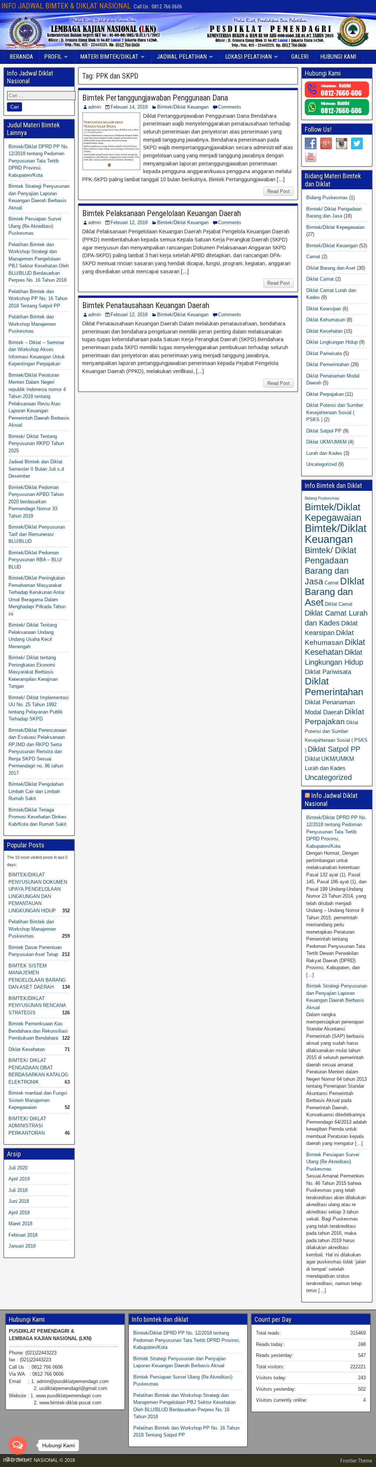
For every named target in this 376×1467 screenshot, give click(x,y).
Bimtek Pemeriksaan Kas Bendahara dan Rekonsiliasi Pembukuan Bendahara (38, 1031)
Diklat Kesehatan (26, 1049)
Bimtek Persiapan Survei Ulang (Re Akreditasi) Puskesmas (34, 226)
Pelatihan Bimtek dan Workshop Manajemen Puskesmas (32, 324)
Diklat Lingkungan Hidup (332, 342)
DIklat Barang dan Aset (330, 268)
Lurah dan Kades (324, 453)
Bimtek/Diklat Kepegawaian (335, 227)
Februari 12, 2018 (129, 222)
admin (94, 107)
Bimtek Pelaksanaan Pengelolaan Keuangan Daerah (161, 213)
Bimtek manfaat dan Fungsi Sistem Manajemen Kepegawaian (37, 1100)
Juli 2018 (18, 1190)
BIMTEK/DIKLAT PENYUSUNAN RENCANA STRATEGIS (37, 1005)
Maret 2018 (20, 1223)
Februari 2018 (22, 1235)
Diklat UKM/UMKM (326, 442)
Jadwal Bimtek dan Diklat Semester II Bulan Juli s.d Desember (36, 469)
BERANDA (21, 56)
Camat (313, 256)
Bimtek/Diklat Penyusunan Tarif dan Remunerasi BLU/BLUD (36, 534)
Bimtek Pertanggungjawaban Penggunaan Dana (155, 97)
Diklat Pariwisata (324, 353)
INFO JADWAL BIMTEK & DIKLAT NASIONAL (66, 5)
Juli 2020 (18, 1168)
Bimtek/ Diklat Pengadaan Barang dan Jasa (330, 565)
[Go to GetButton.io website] (17, 1459)
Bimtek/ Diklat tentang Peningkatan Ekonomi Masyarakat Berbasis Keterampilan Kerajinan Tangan (33, 672)
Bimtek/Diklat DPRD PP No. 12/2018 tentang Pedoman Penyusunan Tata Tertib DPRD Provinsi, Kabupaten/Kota (38, 161)
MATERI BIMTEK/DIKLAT (109, 56)
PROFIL (53, 56)
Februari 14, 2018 (129, 107)
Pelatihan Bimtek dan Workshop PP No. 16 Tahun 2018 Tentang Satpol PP (38, 299)
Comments (229, 107)
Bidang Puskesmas (327, 197)
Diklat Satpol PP (323, 431)
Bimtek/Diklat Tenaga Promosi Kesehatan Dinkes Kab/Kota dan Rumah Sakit (37, 817)
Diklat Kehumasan (325, 319)
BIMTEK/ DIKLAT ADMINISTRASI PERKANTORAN (27, 1126)
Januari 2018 (22, 1246)
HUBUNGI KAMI (338, 56)
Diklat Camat (320, 279)
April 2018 (19, 1212)
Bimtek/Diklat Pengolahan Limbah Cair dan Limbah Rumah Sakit (36, 791)
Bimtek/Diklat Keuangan (183, 107)
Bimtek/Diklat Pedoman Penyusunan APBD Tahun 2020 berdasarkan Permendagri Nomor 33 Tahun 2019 (36, 502)
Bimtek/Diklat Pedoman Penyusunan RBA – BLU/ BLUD (35, 560)
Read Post (278, 191)
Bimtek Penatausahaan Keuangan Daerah (145, 305)
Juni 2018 (18, 1201)
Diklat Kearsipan (323, 308)
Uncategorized (321, 464)
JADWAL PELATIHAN (182, 56)
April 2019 (19, 1179)
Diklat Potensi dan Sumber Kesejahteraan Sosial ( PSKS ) (334, 412)
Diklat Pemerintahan (327, 364)
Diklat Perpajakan (325, 394)
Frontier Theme (356, 1460)
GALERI (299, 56)
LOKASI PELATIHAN (248, 56)
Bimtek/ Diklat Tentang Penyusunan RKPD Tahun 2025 (36, 443)
